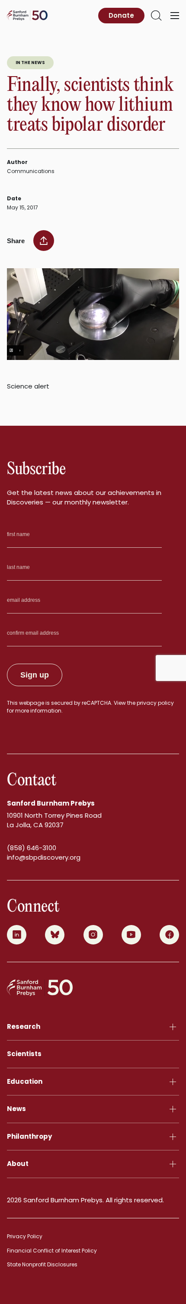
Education (24, 1081)
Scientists (24, 1053)
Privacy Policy (24, 1236)
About (18, 1163)
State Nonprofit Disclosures (42, 1264)
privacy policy (155, 703)
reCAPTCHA (96, 703)
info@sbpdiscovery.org (43, 857)
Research (23, 1026)
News (16, 1108)
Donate (121, 15)
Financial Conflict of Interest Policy (52, 1250)
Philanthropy (29, 1136)
